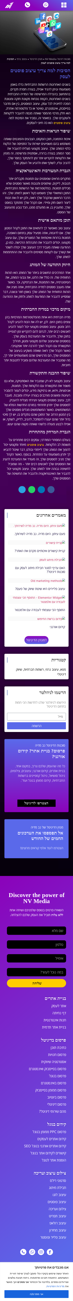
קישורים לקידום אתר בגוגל (48, 1153)
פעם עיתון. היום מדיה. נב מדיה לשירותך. (39, 534)
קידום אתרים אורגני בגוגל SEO (45, 1146)
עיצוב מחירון (57, 1230)
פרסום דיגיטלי (56, 1104)
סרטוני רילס (58, 1180)
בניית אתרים (55, 998)
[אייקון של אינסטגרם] (41, 1252)
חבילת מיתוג (57, 1187)
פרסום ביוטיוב (56, 1097)
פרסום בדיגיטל (53, 1040)
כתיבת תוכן (58, 1047)
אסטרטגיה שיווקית (53, 1061)
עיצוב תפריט (57, 1216)
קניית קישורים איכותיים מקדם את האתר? (40, 551)
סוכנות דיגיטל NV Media (57, 59)
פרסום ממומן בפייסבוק (50, 1090)
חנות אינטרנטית (55, 1020)
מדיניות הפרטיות (55, 1286)
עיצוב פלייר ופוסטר (53, 1237)
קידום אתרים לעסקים (51, 1138)
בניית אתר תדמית (54, 1027)
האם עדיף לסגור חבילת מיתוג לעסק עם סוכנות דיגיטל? (40, 570)
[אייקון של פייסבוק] (50, 1252)
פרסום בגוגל (57, 1075)
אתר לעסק (58, 1005)
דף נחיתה (59, 1013)
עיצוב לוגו (59, 1194)
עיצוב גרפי (22, 59)
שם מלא (61, 925)
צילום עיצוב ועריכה (50, 1173)
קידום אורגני (57, 627)
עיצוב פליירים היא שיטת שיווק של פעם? (40, 589)
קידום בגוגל (56, 1124)
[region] (36, 1281)
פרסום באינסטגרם (53, 1083)
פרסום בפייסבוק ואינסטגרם (47, 1068)
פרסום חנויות (57, 1054)
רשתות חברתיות (34, 669)
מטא (63, 669)
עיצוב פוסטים (62, 123)
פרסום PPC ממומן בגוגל (49, 1131)
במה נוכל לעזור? (56, 966)
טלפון (63, 938)
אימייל (62, 952)
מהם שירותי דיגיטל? (52, 1111)
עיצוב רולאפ (57, 1223)
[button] (64, 5)
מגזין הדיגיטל (36, 59)
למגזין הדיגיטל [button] (36, 640)
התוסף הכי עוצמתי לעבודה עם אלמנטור (40, 610)
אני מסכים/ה (36, 1294)
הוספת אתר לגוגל (54, 1160)
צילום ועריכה (57, 1208)
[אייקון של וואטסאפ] (32, 1252)
